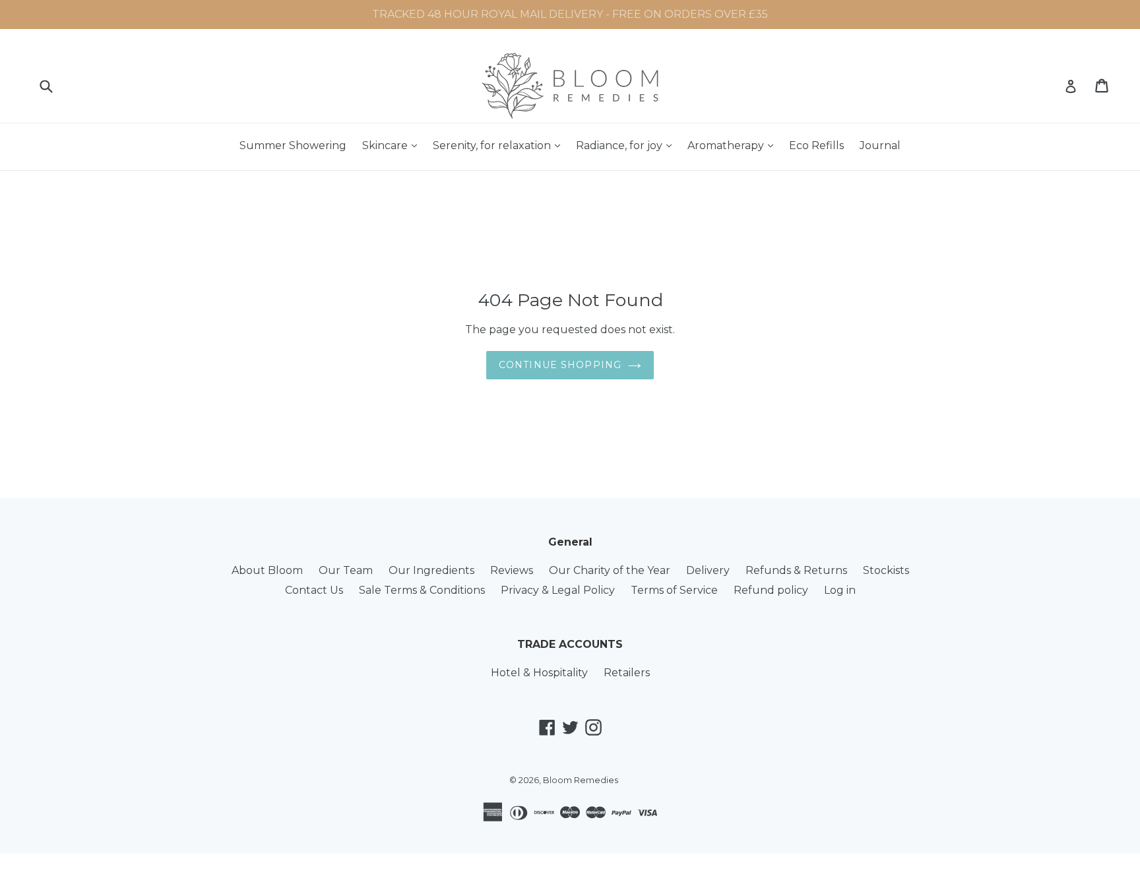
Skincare (393, 145)
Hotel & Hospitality (539, 672)
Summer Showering (292, 145)
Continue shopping (560, 365)
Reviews (511, 570)
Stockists (886, 570)
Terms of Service (674, 590)
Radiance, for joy (627, 145)
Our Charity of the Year (609, 570)
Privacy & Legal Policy (558, 590)
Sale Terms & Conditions (422, 590)
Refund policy (771, 590)
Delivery (708, 570)
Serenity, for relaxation (500, 145)
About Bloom (267, 570)
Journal (880, 145)
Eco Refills (816, 145)
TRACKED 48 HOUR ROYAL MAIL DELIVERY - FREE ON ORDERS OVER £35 (570, 14)
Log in (840, 590)
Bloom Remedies (580, 780)
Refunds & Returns (796, 570)
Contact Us (314, 590)
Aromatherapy (733, 145)
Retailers (627, 672)
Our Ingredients (431, 570)
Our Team (346, 570)
